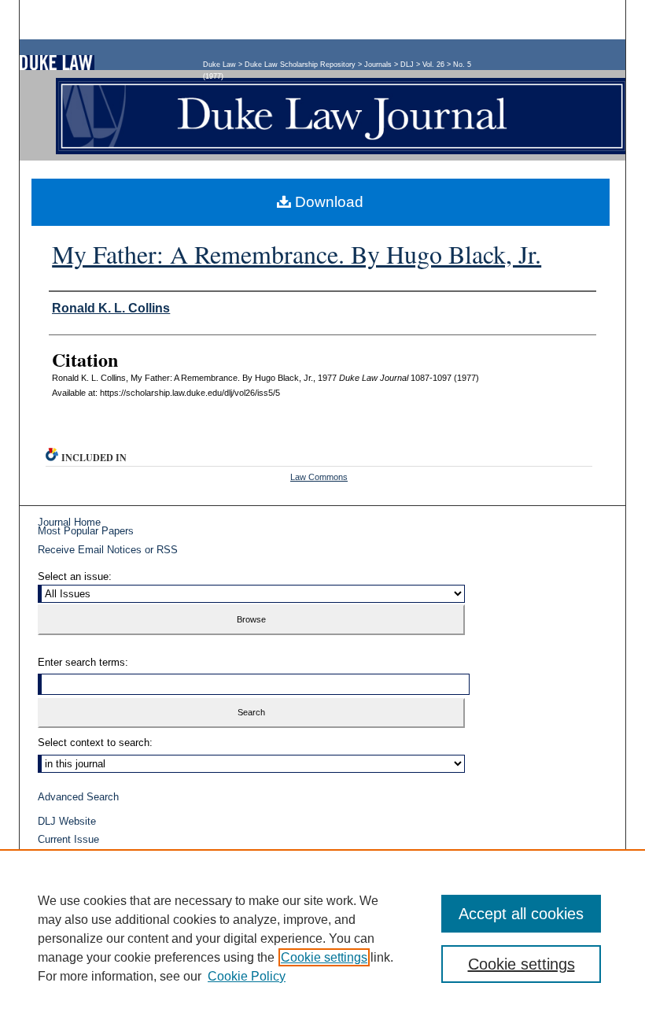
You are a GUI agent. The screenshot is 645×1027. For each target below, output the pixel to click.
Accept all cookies (521, 913)
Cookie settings (324, 957)
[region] (322, 938)
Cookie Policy (247, 976)
